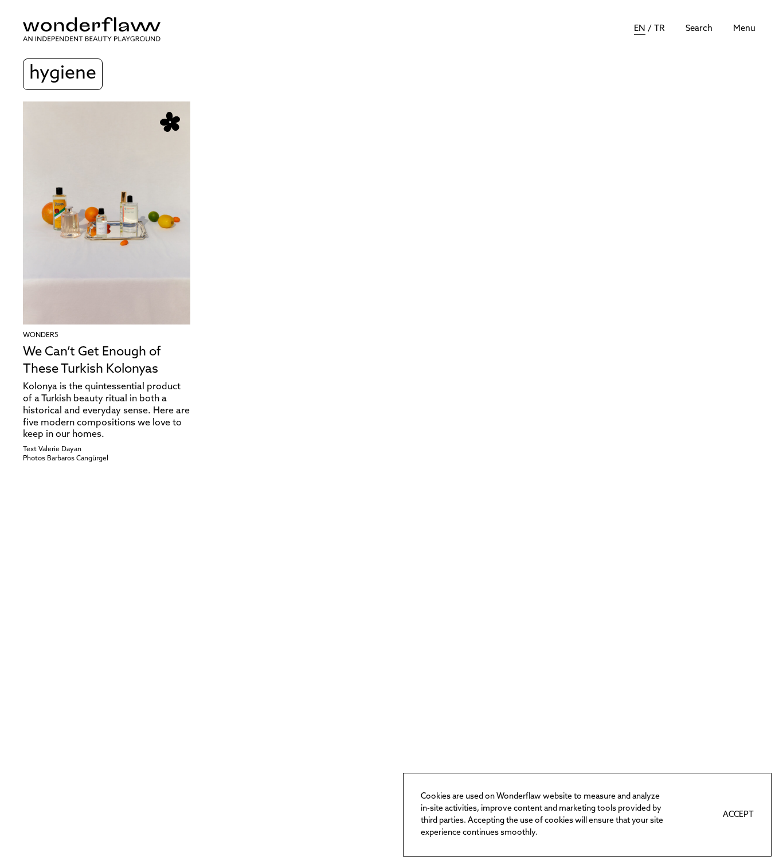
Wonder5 (40, 335)
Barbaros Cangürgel (77, 458)
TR (659, 29)
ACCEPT (738, 815)
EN (639, 29)
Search (699, 29)
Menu (744, 29)
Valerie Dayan (59, 449)
